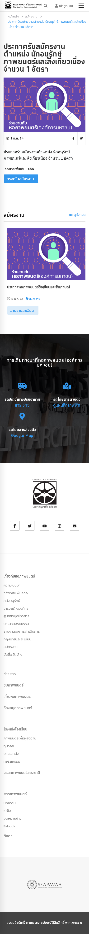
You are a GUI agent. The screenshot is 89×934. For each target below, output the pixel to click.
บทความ (10, 803)
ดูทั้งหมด (79, 214)
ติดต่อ (8, 836)
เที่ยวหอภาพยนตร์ (17, 696)
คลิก (31, 169)
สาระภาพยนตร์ (15, 794)
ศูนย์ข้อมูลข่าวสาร (16, 616)
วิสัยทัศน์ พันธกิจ (16, 593)
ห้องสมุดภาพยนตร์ (18, 708)
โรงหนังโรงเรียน (15, 729)
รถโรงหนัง (11, 753)
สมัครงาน (31, 16)
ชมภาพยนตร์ (13, 685)
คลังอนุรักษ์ (12, 600)
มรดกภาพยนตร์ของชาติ (22, 772)
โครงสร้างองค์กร (16, 608)
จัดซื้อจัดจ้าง (13, 654)
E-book (9, 826)
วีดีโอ (7, 810)
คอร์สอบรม (12, 761)
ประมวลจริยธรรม (16, 623)
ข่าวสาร (10, 674)
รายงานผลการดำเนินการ (22, 631)
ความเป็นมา (12, 585)
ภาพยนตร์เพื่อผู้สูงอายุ (20, 738)
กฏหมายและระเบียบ (17, 639)
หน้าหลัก (13, 16)
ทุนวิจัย (9, 746)
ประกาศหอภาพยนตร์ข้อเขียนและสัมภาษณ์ (38, 287)
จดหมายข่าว (13, 818)
